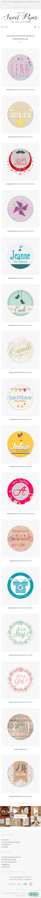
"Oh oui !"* (20, 4)
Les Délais (4, 847)
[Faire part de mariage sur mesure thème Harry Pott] (5, 821)
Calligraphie (5, 864)
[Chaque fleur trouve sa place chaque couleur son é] (5, 811)
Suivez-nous (20, 816)
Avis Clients (5, 840)
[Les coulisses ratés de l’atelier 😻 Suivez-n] (15, 811)
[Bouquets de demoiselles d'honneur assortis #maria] (15, 821)
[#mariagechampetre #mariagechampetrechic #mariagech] (36, 821)
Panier (26, 7)
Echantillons (5, 867)
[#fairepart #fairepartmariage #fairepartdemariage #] (25, 811)
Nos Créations (6, 844)
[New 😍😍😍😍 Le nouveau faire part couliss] (36, 811)
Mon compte (17, 7)
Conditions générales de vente (11, 857)
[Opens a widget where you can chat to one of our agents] (33, 894)
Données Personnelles (8, 859)
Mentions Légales (20, 896)
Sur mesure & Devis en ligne (10, 842)
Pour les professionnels (9, 862)
